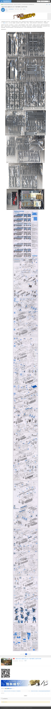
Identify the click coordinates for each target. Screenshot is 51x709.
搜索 (49, 1)
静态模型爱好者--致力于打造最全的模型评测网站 (5, 1)
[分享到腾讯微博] (7, 688)
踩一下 (2, 678)
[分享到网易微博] (9, 688)
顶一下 (2, 668)
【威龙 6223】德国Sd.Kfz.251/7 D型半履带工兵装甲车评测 (28, 658)
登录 (46, 4)
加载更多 (25, 695)
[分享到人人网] (8, 688)
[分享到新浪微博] (6, 688)
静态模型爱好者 (12, 9)
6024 (4, 22)
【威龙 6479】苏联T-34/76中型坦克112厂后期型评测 (12, 690)
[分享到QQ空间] (5, 688)
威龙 (7, 9)
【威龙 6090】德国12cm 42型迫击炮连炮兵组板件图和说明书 (40, 690)
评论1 (25, 9)
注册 (49, 4)
